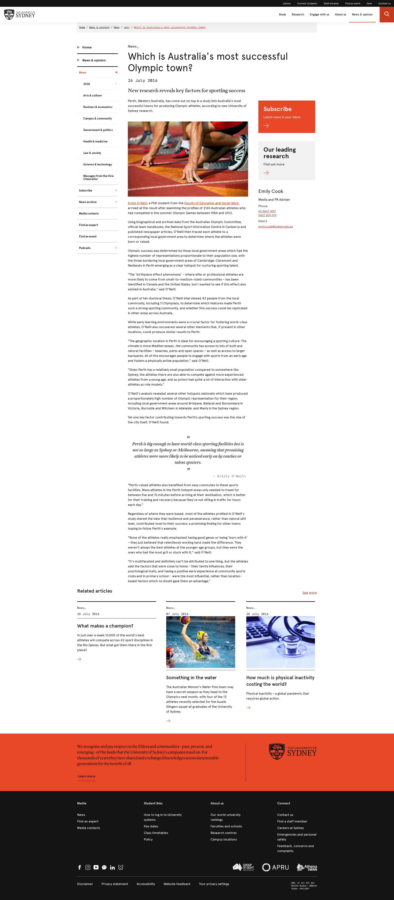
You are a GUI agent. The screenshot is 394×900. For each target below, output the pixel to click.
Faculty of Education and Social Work (211, 203)
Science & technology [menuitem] (97, 164)
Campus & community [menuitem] (97, 118)
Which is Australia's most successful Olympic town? (170, 27)
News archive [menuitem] (88, 202)
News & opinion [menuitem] (94, 60)
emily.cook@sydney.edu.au (275, 226)
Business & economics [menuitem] (97, 107)
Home (82, 27)
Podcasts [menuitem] (84, 248)
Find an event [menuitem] (87, 236)
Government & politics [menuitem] (98, 130)
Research (298, 14)
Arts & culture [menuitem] (92, 95)
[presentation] (116, 631)
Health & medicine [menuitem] (95, 141)
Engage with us (319, 14)
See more (310, 593)
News (116, 27)
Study (282, 14)
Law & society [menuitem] (92, 153)
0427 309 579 (267, 215)
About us (340, 14)
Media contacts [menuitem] (89, 213)
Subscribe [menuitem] (85, 190)
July (126, 27)
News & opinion (362, 14)
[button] (387, 14)
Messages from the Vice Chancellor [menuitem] (98, 177)
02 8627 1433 (267, 211)
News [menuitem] (82, 72)
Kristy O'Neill (137, 203)
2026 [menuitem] (86, 84)
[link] (287, 3)
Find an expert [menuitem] (88, 225)
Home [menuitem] (87, 47)
